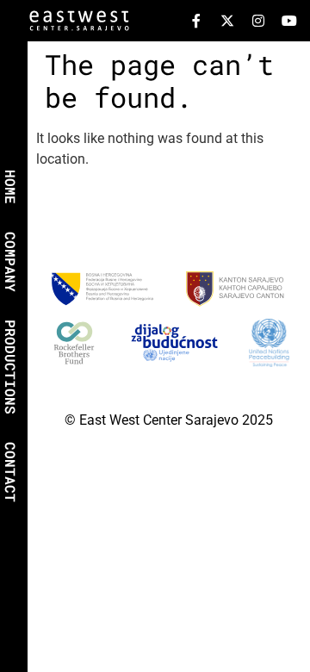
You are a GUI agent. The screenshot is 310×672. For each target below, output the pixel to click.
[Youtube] (289, 20)
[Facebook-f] (196, 20)
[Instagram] (258, 20)
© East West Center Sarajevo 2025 (169, 420)
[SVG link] (79, 23)
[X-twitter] (227, 20)
